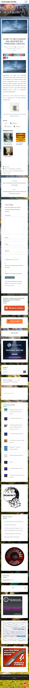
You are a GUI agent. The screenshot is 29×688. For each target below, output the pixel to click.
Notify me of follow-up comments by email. (14, 266)
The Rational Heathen (8, 2)
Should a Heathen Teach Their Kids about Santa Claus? (16, 411)
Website (7, 251)
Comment (8, 215)
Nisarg (14, 678)
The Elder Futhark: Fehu (16, 468)
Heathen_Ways (15, 116)
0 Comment (18, 48)
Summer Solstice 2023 (10, 525)
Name (7, 237)
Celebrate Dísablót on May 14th (12, 533)
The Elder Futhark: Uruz (16, 418)
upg (8, 173)
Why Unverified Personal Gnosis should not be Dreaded (14, 183)
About (11, 462)
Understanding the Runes (16, 455)
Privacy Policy (15, 259)
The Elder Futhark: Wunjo (16, 433)
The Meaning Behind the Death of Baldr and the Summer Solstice (14, 191)
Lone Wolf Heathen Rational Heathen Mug (14, 114)
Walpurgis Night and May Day (12, 537)
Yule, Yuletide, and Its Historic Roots (13, 521)
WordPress (20, 676)
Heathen (7, 166)
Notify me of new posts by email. (13, 273)
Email (7, 244)
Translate (14, 382)
